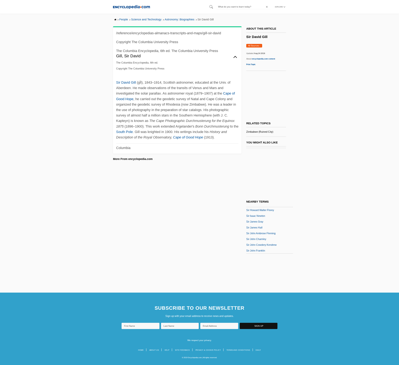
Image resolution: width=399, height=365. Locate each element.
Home (141, 350)
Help (167, 350)
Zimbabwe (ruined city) (259, 131)
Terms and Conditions (238, 350)
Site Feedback (182, 350)
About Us (154, 350)
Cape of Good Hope (188, 137)
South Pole (124, 132)
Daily (258, 350)
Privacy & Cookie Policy (208, 350)
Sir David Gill (126, 82)
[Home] (131, 7)
